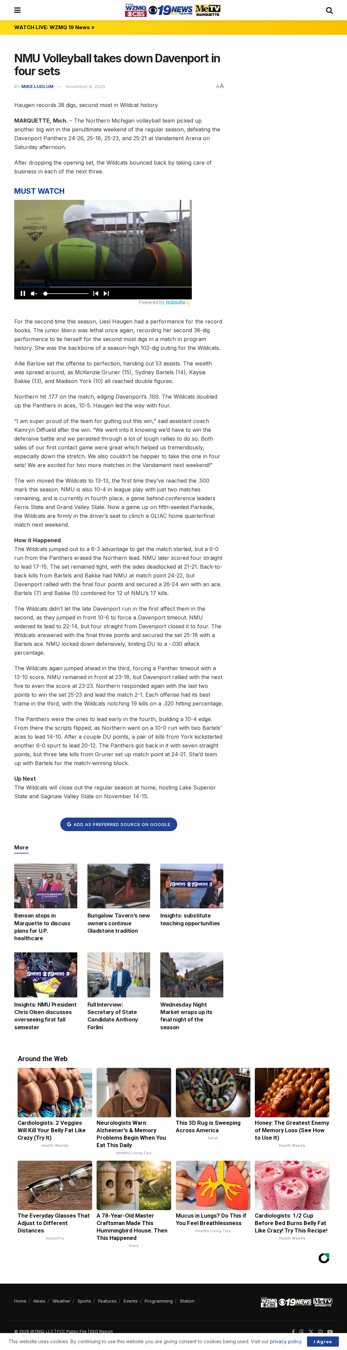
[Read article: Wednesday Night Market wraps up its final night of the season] (191, 974)
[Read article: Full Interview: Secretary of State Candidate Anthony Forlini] (118, 974)
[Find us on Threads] (301, 1332)
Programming (159, 1301)
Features (107, 1301)
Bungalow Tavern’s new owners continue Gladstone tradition (118, 923)
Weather (61, 1301)
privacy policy (285, 1341)
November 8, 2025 (85, 86)
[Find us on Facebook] (293, 1332)
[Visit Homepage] (173, 10)
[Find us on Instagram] (320, 1332)
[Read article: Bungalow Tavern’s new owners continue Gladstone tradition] (118, 886)
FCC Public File (72, 1331)
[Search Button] (329, 10)
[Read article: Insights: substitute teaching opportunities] (191, 886)
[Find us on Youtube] (330, 1332)
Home (20, 1301)
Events (131, 1301)
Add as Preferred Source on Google (121, 824)
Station (187, 1301)
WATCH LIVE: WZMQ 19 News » (54, 27)
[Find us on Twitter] (311, 1332)
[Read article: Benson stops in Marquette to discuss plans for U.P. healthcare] (45, 886)
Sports (84, 1301)
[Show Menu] (17, 10)
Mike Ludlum (37, 86)
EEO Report (101, 1331)
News (39, 1301)
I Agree (323, 1341)
